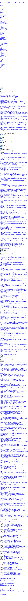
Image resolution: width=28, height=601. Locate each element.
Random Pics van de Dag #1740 (8, 354)
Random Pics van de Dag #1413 (8, 353)
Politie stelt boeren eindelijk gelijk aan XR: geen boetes (13, 112)
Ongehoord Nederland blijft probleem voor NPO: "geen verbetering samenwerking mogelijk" (14, 176)
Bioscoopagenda (3, 29)
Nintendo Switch (3, 49)
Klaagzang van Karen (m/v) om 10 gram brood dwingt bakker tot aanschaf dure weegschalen (13, 94)
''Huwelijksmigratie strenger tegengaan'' (12, 574)
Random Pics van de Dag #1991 (8, 111)
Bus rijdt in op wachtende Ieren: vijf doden (13, 557)
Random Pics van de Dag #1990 (8, 118)
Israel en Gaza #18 (6, 398)
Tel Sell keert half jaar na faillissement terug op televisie (13, 129)
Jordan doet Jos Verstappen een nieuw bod (13, 561)
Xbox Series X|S (3, 50)
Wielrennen (2, 37)
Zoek (8, 2)
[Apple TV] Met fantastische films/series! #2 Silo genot (14, 516)
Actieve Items (12, 2)
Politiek (1, 17)
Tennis (1, 36)
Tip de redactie (3, 69)
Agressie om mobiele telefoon (10, 555)
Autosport (2, 34)
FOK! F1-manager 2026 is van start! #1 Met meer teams (14, 383)
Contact (1, 65)
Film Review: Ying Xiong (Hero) (11, 562)
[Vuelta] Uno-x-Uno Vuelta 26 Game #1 (10, 449)
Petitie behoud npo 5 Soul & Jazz (9, 511)
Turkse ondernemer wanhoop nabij (11, 563)
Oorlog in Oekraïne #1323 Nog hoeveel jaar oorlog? (13, 364)
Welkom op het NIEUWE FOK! (11, 558)
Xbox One (2, 48)
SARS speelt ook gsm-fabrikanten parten (12, 573)
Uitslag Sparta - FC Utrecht (7, 245)
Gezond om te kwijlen (8, 556)
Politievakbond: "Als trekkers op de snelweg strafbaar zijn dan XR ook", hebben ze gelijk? (13, 320)
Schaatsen (2, 38)
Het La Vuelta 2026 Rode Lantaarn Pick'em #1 (12, 454)
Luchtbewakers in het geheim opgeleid (11, 564)
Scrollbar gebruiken (5, 90)
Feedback (2, 67)
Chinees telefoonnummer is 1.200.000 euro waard (14, 553)
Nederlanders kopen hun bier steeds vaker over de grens (14, 174)
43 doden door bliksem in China (10, 531)
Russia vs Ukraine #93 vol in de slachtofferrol (12, 391)
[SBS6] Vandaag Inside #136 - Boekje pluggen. (12, 368)
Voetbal (1, 32)
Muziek (1, 24)
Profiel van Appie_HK (5, 521)
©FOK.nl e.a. (3, 594)
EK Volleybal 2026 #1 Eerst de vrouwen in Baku (12, 515)
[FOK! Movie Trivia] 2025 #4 (8, 466)
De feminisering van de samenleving (9, 444)
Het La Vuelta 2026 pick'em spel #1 (9, 419)
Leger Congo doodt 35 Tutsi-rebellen (11, 528)
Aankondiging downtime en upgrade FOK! (13, 559)
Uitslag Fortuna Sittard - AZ (7, 335)
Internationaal (3, 15)
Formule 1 (2, 33)
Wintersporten (3, 39)
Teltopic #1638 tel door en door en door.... (11, 427)
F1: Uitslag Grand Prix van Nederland (10, 105)
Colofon (2, 66)
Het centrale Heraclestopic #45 (8, 440)
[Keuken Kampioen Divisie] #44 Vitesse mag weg (13, 392)
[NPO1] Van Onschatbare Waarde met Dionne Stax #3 (13, 475)
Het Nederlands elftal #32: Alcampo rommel (11, 493)
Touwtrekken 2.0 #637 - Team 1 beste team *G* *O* (13, 476)
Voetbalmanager (3, 42)
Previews (2, 4)
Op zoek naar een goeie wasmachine (9, 423)
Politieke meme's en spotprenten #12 (9, 477)
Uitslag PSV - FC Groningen (7, 218)
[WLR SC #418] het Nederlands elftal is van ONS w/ (13, 394)
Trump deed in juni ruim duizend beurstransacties (12, 237)
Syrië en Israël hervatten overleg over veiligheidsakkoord (13, 189)
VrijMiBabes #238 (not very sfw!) (9, 351)
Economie (2, 16)
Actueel (1, 12)
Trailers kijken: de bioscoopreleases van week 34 (12, 244)
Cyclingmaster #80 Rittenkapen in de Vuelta (11, 499)
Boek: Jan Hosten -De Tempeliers (10, 536)
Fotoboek (2, 63)
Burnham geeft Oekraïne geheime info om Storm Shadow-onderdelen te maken (12, 187)
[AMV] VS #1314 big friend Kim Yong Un (11, 432)
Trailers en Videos (4, 56)
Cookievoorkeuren (22, 591)
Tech (1, 18)
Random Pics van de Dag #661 (8, 312)
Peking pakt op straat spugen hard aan (12, 540)
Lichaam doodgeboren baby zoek (11, 537)
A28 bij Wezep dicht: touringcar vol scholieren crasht (13, 101)
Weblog (4, 2)
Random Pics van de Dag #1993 (8, 97)
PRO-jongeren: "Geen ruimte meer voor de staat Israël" (13, 369)
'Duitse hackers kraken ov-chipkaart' (12, 526)
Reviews (25, 2)
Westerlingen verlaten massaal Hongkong (12, 532)
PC (0, 45)
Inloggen (2, 5)
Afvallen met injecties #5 (7, 478)
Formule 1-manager (4, 43)
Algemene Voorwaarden (5, 591)
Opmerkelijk (2, 21)
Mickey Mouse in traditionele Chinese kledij (13, 525)
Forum (1, 2)
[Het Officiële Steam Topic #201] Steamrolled (12, 403)
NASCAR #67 (5, 467)
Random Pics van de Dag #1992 (8, 102)
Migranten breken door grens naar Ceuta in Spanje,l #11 (14, 448)
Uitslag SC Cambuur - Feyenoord (8, 212)
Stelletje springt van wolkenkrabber (11, 548)
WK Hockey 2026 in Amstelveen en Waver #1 (12, 486)
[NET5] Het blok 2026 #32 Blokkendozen (11, 435)
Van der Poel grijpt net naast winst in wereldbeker (12, 217)
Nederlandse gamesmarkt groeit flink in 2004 (13, 547)
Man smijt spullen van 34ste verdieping (12, 545)
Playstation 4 (3, 47)
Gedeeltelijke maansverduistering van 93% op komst (12, 226)
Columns (21, 2)
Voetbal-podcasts (5, 497)
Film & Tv (3, 138)
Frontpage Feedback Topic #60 (8, 430)
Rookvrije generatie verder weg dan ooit (10, 413)
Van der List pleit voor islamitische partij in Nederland (13, 219)
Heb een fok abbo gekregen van (8, 390)
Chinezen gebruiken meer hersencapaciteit (13, 570)
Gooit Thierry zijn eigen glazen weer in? (10, 164)
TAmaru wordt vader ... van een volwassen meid (12, 462)
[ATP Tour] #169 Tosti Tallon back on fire (11, 484)
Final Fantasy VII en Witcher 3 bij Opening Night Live (13, 165)
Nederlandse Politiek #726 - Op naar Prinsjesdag (12, 375)
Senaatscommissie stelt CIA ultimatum (12, 566)
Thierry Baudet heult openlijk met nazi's (10, 495)
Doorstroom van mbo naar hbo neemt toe (10, 421)
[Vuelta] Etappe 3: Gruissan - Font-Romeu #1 (12, 389)
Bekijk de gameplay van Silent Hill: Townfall (11, 243)
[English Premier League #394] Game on (10, 374)
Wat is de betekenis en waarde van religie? (11, 379)
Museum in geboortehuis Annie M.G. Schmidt (11, 424)
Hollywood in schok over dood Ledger (12, 524)
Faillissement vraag (6, 397)
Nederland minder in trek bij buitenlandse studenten (12, 417)
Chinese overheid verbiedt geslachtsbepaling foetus (14, 546)
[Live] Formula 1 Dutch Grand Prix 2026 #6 (11, 498)
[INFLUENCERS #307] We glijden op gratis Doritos (13, 370)
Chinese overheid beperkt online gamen (12, 543)
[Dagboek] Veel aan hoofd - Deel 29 (9, 384)
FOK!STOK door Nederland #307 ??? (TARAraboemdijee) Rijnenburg (10, 439)
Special (2, 146)
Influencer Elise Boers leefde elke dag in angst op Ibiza (13, 418)
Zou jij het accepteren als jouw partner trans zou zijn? (13, 401)
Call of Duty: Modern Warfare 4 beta (9, 156)
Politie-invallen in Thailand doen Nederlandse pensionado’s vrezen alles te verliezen (11, 109)
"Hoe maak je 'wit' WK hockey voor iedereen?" (12, 494)
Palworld (3, 405)
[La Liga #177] (5, 395)
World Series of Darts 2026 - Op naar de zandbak (12, 455)
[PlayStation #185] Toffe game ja (9, 400)
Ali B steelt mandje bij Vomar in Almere (10, 509)
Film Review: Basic (8, 568)
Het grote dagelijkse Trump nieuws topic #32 (11, 411)
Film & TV (2, 53)
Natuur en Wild (5, 508)
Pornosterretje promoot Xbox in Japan (12, 551)
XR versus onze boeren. (7, 194)
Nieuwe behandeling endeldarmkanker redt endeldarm (13, 103)
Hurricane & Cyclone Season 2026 (9, 461)
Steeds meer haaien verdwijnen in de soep (12, 535)
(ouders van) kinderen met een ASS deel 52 (11, 387)
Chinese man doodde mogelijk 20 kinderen (13, 539)
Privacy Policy (14, 591)
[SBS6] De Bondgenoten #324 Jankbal (10, 422)
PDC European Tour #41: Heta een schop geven (12, 468)
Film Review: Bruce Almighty (10, 572)
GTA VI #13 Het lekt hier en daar (9, 412)
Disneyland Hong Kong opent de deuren (12, 541)
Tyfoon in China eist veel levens (10, 567)
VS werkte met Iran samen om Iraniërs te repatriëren (13, 114)
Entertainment (3, 22)
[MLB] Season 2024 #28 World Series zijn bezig (12, 510)
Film (1, 26)
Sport (1, 31)
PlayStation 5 (3, 51)
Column (3, 144)
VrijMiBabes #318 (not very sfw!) (9, 96)
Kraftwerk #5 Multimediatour (8, 450)
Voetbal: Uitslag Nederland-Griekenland (12, 552)
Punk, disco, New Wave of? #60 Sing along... (12, 396)
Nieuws (17, 2)
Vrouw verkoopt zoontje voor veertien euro (13, 569)
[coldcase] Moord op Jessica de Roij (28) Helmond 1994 (13, 437)
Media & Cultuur (3, 28)
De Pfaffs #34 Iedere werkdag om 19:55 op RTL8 (13, 518)
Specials (6, 4)
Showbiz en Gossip (4, 20)
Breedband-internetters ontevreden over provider (14, 550)
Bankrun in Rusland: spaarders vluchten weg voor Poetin (14, 113)
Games (1, 44)
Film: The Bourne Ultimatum (10, 530)
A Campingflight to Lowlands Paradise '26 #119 (12, 402)
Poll (2, 148)
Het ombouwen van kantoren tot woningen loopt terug (13, 185)
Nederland (2, 13)
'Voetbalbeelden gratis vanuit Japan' (11, 542)
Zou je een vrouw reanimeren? (8, 425)
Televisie (2, 27)
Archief (9, 4)
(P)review (3, 145)
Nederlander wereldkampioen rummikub (12, 534)
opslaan (2, 92)
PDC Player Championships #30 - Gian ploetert (12, 489)
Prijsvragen (2, 64)
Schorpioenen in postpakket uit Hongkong (13, 529)
